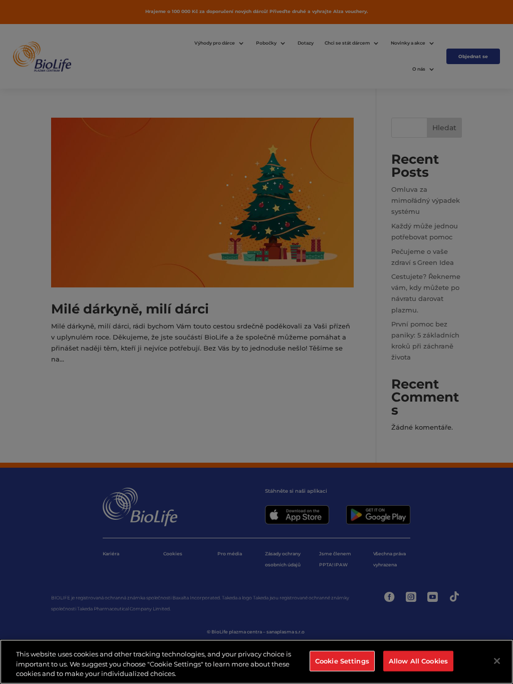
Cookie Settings (342, 660)
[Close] (497, 661)
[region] (256, 661)
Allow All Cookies (418, 660)
